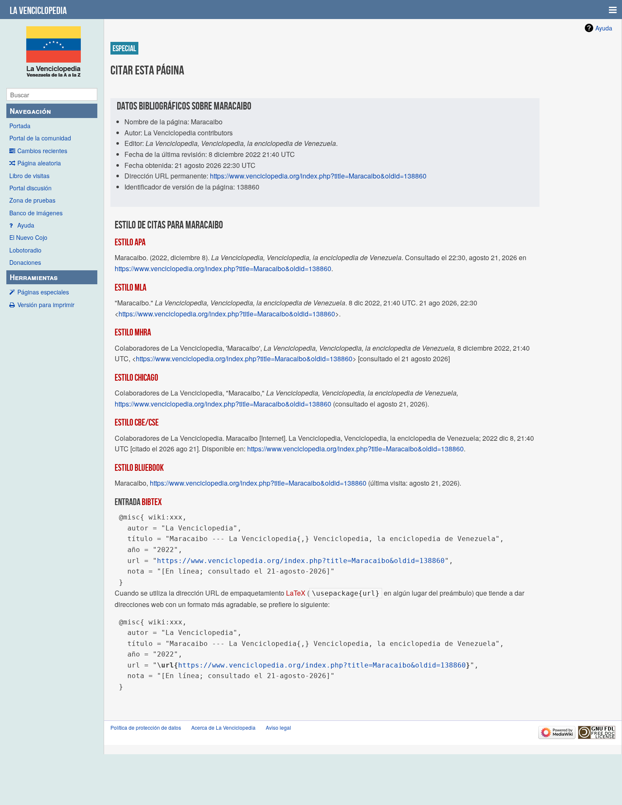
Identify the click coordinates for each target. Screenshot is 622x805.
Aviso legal (278, 727)
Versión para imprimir (45, 304)
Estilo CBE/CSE (137, 422)
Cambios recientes (42, 150)
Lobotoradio (25, 250)
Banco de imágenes (36, 213)
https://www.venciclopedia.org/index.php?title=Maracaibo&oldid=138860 (318, 176)
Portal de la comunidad (40, 138)
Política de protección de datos (145, 727)
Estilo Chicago (136, 377)
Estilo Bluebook (139, 467)
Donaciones (25, 262)
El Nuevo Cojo (28, 237)
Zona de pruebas (32, 200)
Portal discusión (30, 188)
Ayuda (25, 225)
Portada (19, 125)
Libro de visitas (29, 175)
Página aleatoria (39, 163)
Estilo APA (130, 242)
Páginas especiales (43, 292)
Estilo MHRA (133, 332)
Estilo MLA (130, 287)
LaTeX (295, 593)
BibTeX (152, 502)
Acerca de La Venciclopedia (223, 727)
